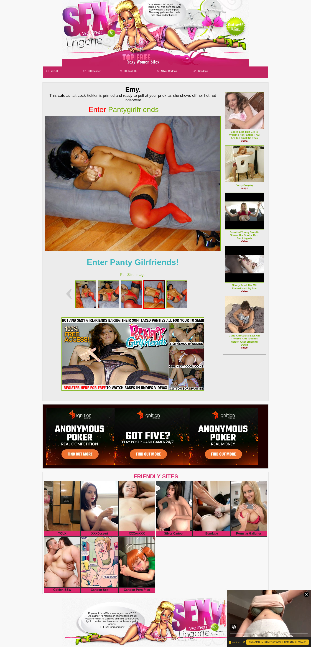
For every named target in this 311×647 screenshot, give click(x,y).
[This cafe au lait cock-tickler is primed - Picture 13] (131, 307)
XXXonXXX (130, 71)
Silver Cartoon (169, 71)
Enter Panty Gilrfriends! (133, 262)
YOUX (54, 71)
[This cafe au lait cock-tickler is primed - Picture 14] (154, 307)
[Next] (133, 183)
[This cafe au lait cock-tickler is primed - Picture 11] (85, 307)
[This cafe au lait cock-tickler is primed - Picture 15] (176, 307)
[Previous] (68, 294)
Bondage (203, 71)
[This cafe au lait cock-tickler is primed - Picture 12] (108, 307)
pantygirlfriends (124, 109)
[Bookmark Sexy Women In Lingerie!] (235, 30)
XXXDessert (94, 71)
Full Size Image (132, 275)
